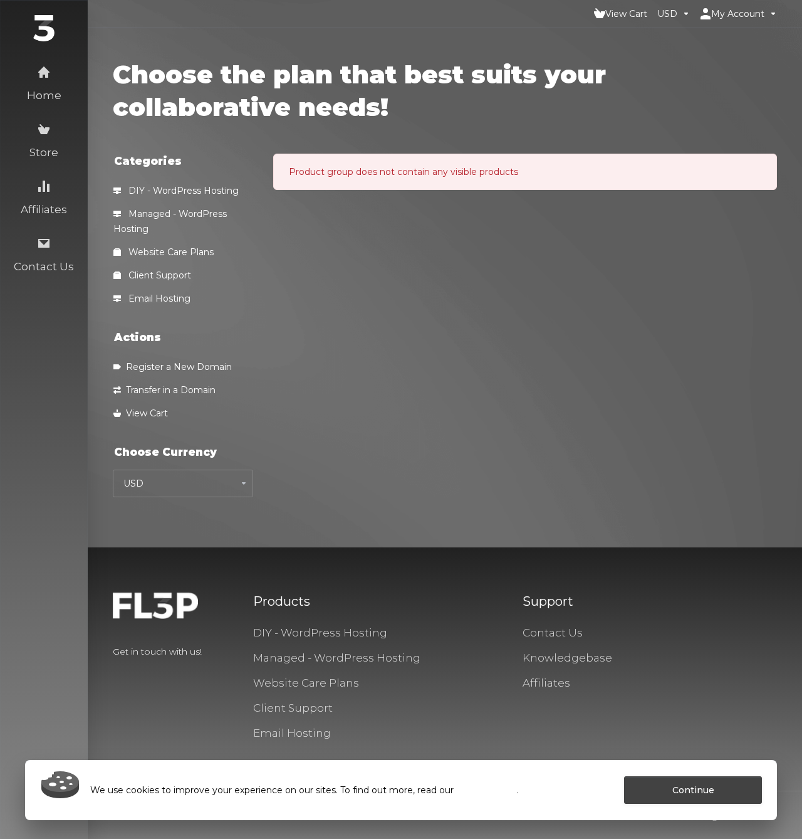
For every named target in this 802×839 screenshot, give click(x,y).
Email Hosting (158, 298)
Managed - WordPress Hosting (170, 221)
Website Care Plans (170, 252)
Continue (693, 790)
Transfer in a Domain (168, 390)
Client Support (158, 275)
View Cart (144, 413)
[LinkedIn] (153, 674)
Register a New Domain (176, 366)
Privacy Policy (486, 790)
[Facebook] (113, 674)
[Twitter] (133, 674)
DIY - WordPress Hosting (182, 190)
